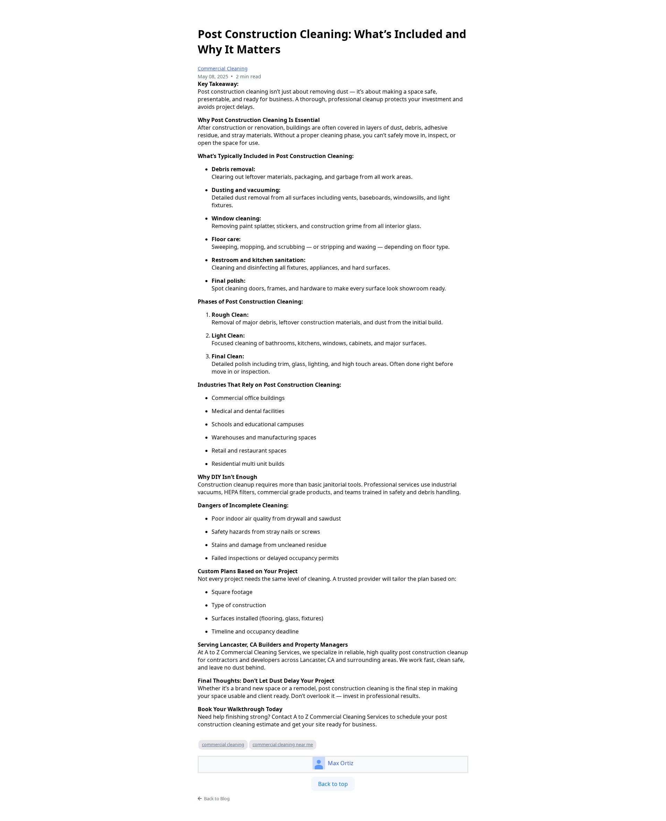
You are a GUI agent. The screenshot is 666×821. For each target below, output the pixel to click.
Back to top (333, 784)
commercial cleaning (223, 744)
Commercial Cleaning (223, 68)
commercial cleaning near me (283, 744)
